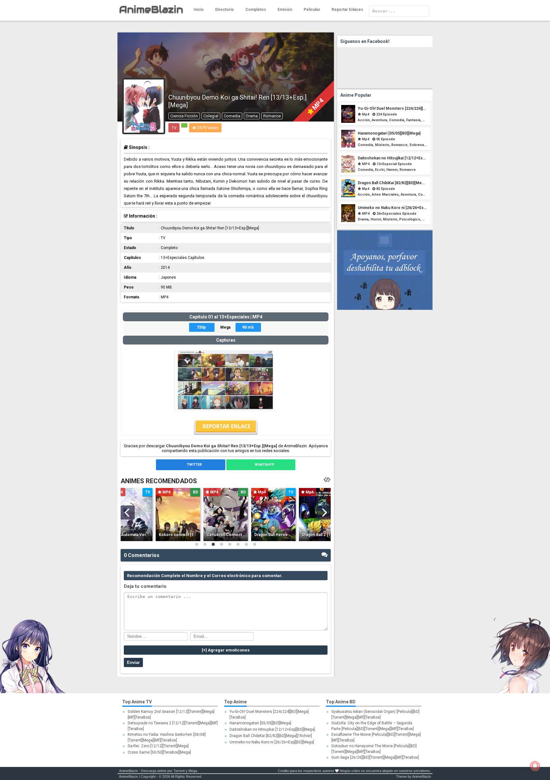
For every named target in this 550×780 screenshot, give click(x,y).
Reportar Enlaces (347, 9)
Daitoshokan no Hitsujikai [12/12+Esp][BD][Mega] (402, 158)
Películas (312, 9)
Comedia (232, 116)
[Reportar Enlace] (225, 433)
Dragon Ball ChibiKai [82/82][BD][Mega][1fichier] (400, 183)
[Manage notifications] (535, 766)
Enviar (133, 662)
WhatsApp (264, 465)
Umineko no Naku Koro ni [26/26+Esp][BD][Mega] (402, 207)
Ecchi (379, 170)
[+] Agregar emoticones (226, 650)
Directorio (224, 9)
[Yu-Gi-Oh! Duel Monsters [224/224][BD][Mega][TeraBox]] (348, 121)
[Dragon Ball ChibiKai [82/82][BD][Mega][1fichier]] (348, 195)
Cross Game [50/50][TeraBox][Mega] (159, 752)
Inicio (199, 9)
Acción (364, 120)
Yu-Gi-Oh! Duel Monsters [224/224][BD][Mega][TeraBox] (408, 108)
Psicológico (409, 219)
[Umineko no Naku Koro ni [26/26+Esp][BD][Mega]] (348, 220)
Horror (375, 219)
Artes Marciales (385, 194)
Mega (225, 327)
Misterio (382, 145)
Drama (252, 116)
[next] (324, 512)
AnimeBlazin (128, 771)
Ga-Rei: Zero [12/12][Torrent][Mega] (158, 746)
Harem (392, 170)
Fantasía (413, 120)
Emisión (285, 9)
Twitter (194, 465)
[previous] (128, 512)
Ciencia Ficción (184, 116)
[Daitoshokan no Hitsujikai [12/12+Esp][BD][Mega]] (348, 171)
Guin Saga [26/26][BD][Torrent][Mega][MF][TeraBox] (375, 757)
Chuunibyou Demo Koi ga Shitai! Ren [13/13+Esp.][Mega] (221, 445)
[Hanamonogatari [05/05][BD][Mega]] (348, 146)
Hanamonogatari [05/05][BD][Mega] (389, 133)
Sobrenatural (420, 145)
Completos (255, 9)
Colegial (210, 116)
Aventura (379, 120)
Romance (272, 116)
